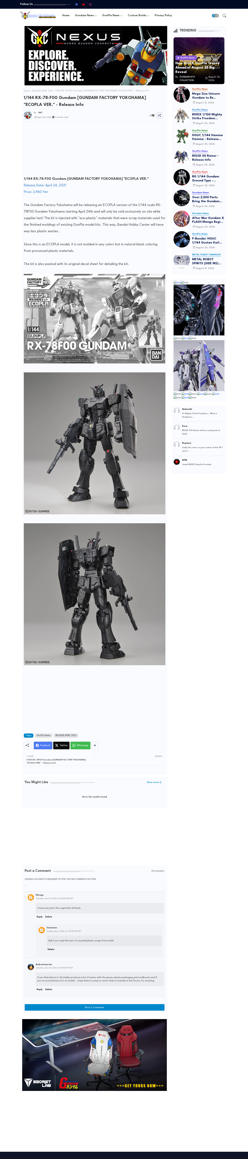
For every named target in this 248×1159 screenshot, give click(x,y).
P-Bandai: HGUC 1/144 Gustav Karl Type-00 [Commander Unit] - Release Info (207, 241)
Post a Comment (94, 1007)
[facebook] (76, 4)
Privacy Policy (163, 15)
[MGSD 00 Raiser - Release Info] (182, 156)
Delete (48, 917)
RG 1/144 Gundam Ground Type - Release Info (205, 179)
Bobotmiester (44, 964)
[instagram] (90, 4)
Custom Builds (137, 15)
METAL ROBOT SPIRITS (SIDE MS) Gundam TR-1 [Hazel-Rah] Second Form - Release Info (208, 261)
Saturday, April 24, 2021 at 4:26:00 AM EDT (54, 898)
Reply (39, 917)
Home (66, 15)
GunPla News (110, 15)
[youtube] (83, 4)
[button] (215, 15)
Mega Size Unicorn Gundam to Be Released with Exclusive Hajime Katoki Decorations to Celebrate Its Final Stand (208, 96)
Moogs (40, 895)
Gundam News (84, 15)
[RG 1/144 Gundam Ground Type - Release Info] (182, 177)
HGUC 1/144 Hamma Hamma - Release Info (207, 137)
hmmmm (52, 927)
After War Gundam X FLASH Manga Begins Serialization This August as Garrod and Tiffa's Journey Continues (208, 220)
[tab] (66, 15)
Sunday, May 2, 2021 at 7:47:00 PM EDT (64, 931)
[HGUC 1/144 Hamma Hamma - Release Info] (182, 136)
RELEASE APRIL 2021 (42, 91)
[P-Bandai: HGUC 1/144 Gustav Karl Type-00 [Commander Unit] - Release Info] (182, 239)
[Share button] (94, 745)
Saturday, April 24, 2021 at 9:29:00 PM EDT (54, 968)
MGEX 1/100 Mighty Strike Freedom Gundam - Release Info (207, 116)
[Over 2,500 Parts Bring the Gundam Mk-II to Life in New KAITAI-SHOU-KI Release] (182, 198)
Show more (153, 782)
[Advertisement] (94, 150)
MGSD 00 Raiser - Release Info (205, 157)
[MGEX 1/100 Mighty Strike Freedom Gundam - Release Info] (182, 115)
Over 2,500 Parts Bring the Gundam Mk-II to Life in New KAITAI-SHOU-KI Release (207, 199)
